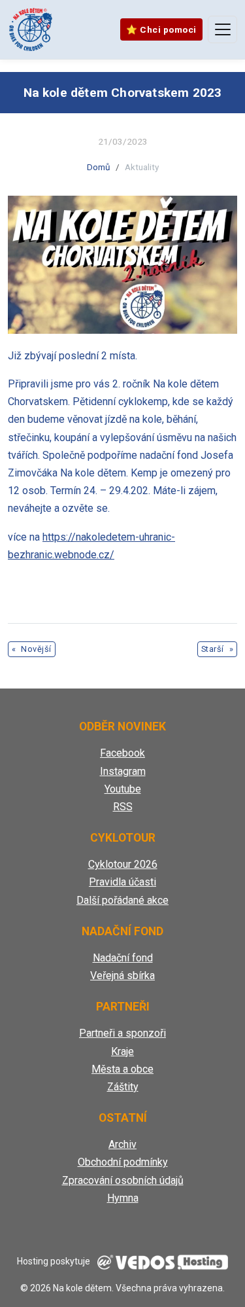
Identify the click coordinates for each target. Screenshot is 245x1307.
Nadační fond (123, 958)
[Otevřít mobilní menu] (222, 29)
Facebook (122, 753)
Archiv (122, 1144)
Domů (98, 167)
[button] (122, 265)
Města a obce (122, 1069)
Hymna (123, 1198)
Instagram (123, 771)
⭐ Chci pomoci (161, 29)
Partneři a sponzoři (122, 1033)
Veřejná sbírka (122, 975)
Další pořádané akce (122, 900)
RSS (123, 806)
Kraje (122, 1051)
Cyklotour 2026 (122, 864)
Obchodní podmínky (123, 1162)
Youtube (123, 789)
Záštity (123, 1087)
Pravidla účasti (122, 882)
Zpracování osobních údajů (123, 1180)
